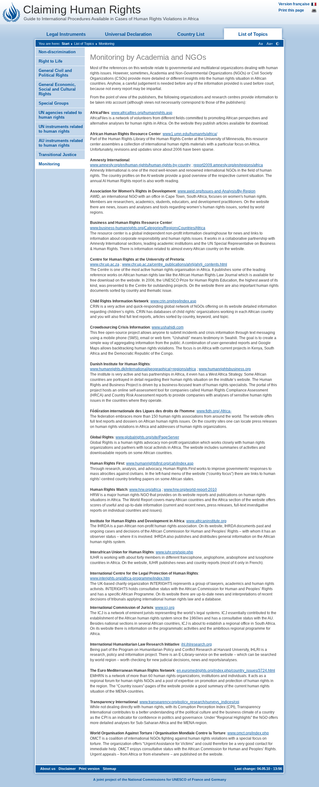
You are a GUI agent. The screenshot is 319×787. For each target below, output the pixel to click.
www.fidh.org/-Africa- (214, 411)
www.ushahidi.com (167, 327)
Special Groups (54, 103)
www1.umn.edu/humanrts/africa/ (190, 134)
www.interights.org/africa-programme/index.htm (130, 578)
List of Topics (253, 34)
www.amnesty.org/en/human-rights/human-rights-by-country (140, 165)
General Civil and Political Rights (55, 73)
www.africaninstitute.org (206, 521)
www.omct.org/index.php (248, 733)
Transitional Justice (57, 154)
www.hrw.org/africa (145, 489)
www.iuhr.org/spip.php (174, 552)
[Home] (11, 12)
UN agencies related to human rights (60, 115)
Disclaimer (67, 768)
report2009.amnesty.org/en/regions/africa (228, 165)
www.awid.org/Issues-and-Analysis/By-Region (216, 191)
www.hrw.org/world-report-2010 (190, 489)
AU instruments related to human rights (61, 143)
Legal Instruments (66, 34)
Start (65, 43)
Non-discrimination (57, 52)
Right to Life (50, 61)
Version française (294, 4)
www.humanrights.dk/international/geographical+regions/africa (143, 369)
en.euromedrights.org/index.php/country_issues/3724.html (226, 670)
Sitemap (109, 768)
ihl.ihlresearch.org (196, 644)
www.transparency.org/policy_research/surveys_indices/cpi (189, 702)
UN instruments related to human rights (61, 129)
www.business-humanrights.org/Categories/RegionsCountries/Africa (147, 228)
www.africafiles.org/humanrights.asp (141, 113)
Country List (190, 34)
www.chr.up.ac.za (104, 264)
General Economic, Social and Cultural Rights (57, 89)
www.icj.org (164, 607)
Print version (89, 768)
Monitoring (106, 43)
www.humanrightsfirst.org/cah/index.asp (159, 463)
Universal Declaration (128, 34)
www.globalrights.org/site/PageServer (147, 437)
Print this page (291, 10)
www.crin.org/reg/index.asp (173, 301)
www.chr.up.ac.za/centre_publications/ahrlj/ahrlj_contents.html (174, 264)
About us (47, 768)
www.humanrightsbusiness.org (225, 369)
